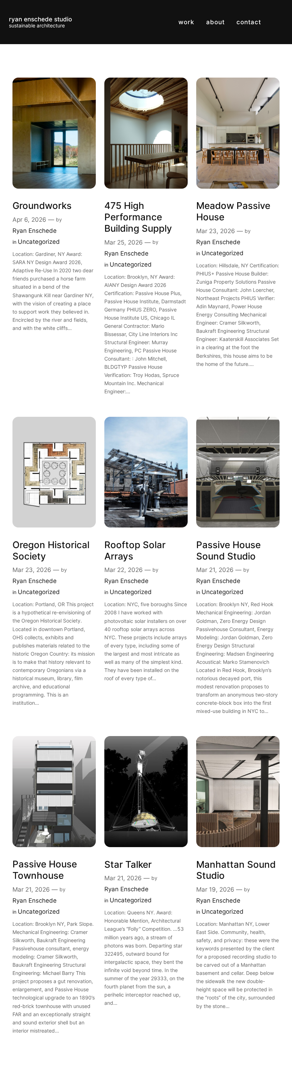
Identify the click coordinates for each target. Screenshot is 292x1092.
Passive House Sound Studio (228, 550)
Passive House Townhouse (44, 870)
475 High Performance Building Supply (138, 216)
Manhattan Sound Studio (236, 870)
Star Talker (128, 864)
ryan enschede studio (40, 19)
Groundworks (42, 205)
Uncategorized (39, 241)
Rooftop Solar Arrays (135, 550)
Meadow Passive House (233, 211)
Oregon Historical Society (50, 550)
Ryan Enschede (34, 230)
